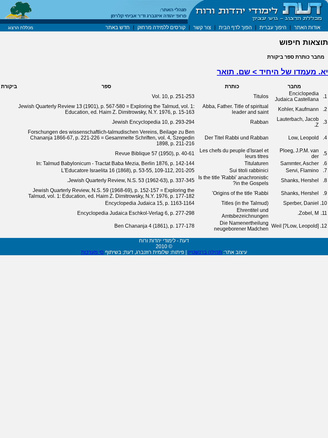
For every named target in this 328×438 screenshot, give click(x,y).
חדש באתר (117, 27)
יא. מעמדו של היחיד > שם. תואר (272, 71)
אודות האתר (307, 27)
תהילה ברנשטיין (205, 252)
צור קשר (202, 27)
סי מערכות (92, 252)
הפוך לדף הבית (235, 27)
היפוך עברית (272, 27)
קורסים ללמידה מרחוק (161, 27)
